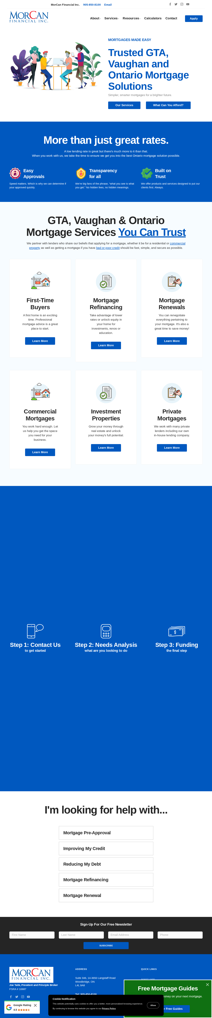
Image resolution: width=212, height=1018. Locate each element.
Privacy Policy (109, 1008)
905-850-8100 (92, 4)
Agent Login (148, 979)
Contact (171, 18)
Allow (153, 1005)
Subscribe (106, 945)
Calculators (153, 18)
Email (108, 4)
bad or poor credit (108, 247)
